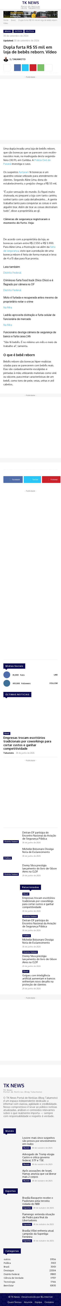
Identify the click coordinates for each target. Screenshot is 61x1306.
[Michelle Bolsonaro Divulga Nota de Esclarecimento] (11, 854)
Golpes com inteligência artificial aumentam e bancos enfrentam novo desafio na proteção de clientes (38, 980)
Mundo (26, 1148)
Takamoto (8, 753)
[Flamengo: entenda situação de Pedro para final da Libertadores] (11, 1219)
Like (56, 675)
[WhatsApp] (40, 67)
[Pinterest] (33, 67)
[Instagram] (10, 1122)
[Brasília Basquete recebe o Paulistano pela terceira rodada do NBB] (11, 1202)
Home (5, 20)
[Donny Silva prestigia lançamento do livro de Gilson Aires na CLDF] (11, 870)
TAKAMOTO (19, 59)
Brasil (13, 20)
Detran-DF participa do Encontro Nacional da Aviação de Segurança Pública (39, 835)
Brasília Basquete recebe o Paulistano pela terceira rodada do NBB (37, 1200)
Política (30, 31)
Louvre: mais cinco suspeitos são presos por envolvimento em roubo (39, 1140)
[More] (48, 67)
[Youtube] (15, 1122)
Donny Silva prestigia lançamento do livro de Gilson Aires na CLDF (39, 868)
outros (18, 31)
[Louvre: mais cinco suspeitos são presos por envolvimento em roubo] (11, 1142)
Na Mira (7, 307)
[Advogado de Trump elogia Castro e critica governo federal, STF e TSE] (11, 1159)
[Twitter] (25, 67)
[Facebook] (17, 67)
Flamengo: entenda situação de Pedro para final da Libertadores (38, 1217)
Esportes (27, 1208)
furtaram (24, 172)
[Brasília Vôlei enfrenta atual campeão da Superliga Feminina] (11, 1235)
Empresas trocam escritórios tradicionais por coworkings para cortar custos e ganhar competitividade (27, 743)
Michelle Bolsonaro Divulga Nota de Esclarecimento (38, 850)
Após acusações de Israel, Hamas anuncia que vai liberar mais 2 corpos (39, 1173)
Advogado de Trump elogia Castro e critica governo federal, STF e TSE (38, 1157)
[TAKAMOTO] (6, 59)
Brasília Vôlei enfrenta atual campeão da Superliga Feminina (38, 1233)
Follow (54, 683)
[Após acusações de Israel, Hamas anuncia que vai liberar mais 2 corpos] (11, 1175)
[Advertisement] (30, 109)
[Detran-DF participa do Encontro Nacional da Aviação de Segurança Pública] (11, 837)
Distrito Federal (12, 272)
